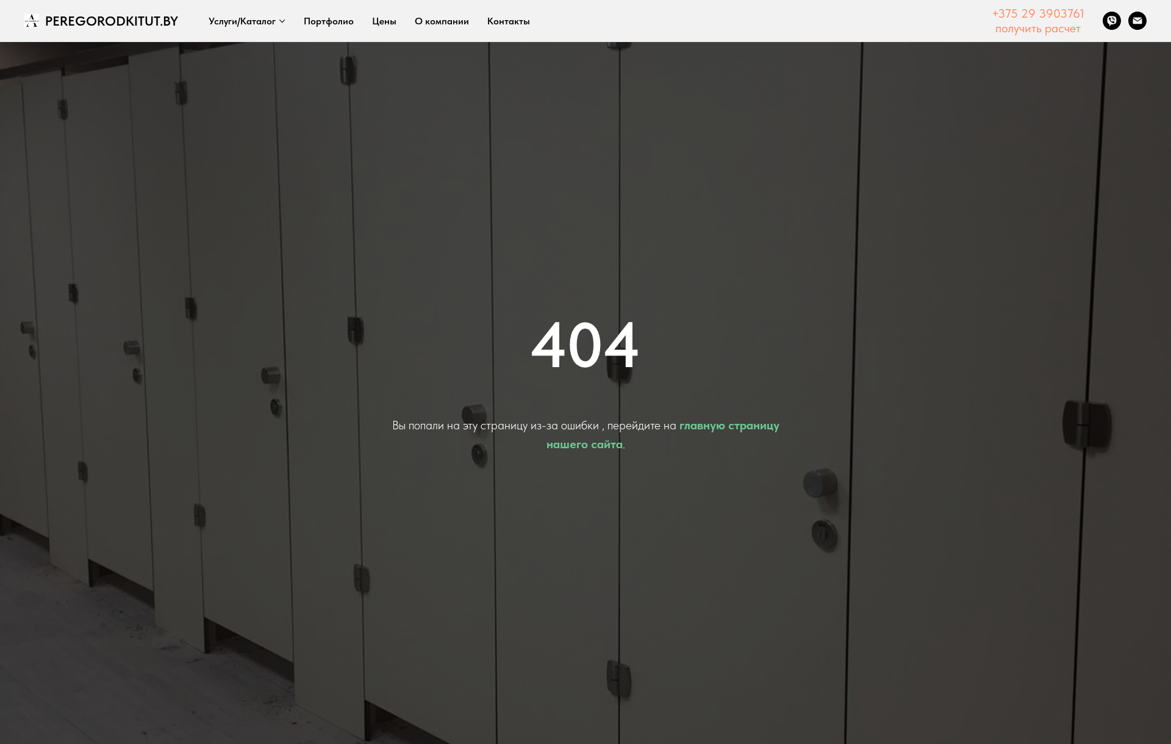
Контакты (508, 21)
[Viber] (1112, 21)
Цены (384, 21)
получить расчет (1038, 28)
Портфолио (329, 21)
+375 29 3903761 (1038, 13)
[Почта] (1137, 21)
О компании (442, 21)
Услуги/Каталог (242, 21)
